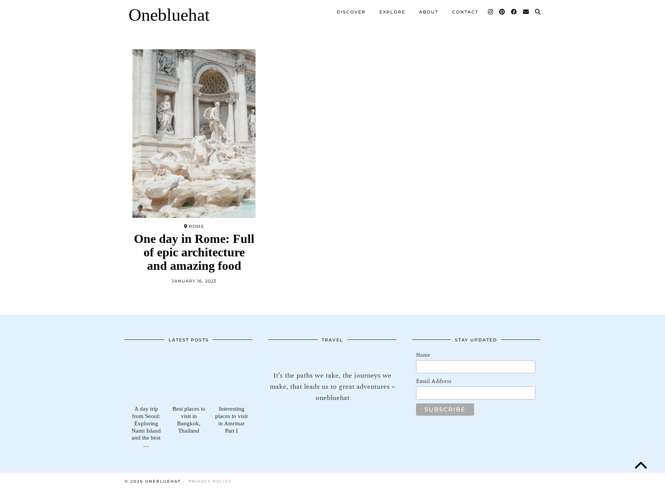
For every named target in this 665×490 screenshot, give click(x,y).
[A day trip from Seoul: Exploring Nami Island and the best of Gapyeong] (146, 376)
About (428, 12)
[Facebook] (514, 12)
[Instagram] (491, 12)
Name (423, 355)
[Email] (526, 12)
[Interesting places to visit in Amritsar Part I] (231, 376)
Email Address (433, 381)
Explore (392, 12)
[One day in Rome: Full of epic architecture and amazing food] (194, 133)
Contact (465, 12)
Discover (351, 12)
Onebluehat (169, 15)
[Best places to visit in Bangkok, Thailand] (188, 376)
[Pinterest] (502, 12)
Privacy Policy (210, 481)
